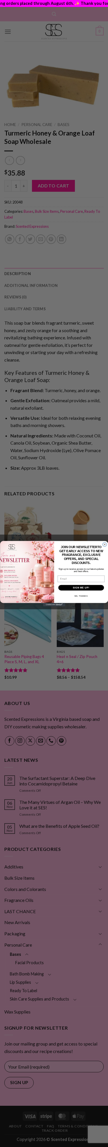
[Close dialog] (105, 544)
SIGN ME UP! (81, 587)
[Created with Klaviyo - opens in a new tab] (54, 604)
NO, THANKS (81, 596)
